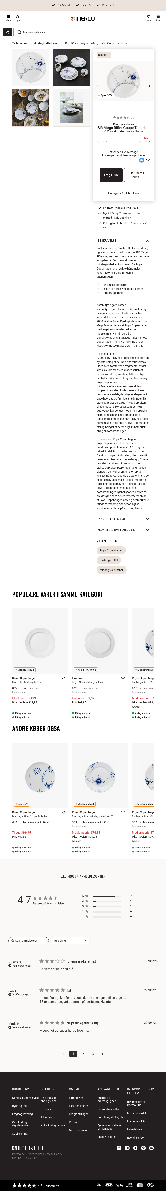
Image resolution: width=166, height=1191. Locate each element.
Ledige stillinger (78, 1114)
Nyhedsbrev (134, 1129)
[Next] (149, 86)
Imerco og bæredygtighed (107, 1099)
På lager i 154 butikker (123, 193)
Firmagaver (76, 1098)
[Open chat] (7, 32)
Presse (73, 1122)
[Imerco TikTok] (135, 1148)
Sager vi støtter (107, 1137)
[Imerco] (83, 19)
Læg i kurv (111, 175)
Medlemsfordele (137, 1113)
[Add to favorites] (147, 160)
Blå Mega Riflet (109, 560)
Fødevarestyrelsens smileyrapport (109, 1127)
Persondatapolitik (108, 1109)
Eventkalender (136, 1137)
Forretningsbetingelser (112, 1117)
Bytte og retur (20, 1106)
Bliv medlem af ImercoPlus (136, 1103)
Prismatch (47, 1109)
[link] (107, 917)
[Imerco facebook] (119, 1148)
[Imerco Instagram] (127, 1148)
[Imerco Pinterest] (143, 1148)
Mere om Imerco (79, 1130)
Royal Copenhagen (111, 550)
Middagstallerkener (46, 43)
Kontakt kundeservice (25, 1098)
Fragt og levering (22, 1114)
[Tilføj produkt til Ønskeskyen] (141, 160)
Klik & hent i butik (136, 175)
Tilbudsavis (48, 1117)
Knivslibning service (53, 1125)
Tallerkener (19, 43)
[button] (123, 124)
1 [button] (73, 1054)
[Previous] (97, 86)
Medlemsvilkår (136, 1121)
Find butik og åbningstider (49, 1099)
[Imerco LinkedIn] (151, 1148)
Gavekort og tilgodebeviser (20, 1123)
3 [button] (93, 1054)
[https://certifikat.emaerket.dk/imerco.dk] (150, 1185)
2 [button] (83, 1054)
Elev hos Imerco (79, 1106)
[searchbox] (28, 940)
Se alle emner (20, 1133)
